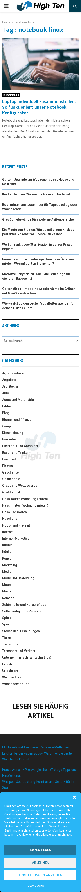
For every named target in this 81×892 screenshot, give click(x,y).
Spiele (6, 618)
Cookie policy (36, 885)
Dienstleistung (11, 95)
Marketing (9, 565)
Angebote (9, 380)
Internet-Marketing (16, 538)
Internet (8, 532)
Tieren (7, 638)
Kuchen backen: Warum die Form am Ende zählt (37, 194)
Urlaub (7, 664)
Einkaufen (9, 439)
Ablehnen (40, 863)
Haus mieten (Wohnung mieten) (25, 505)
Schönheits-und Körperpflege (24, 604)
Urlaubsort (10, 671)
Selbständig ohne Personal (22, 611)
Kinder (7, 545)
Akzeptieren (41, 850)
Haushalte (9, 518)
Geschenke (10, 472)
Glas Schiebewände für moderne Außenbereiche (38, 219)
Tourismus (10, 644)
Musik (6, 591)
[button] (74, 797)
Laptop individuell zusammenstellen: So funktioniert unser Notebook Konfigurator (39, 107)
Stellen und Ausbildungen (21, 631)
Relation (8, 598)
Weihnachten (11, 677)
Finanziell (9, 459)
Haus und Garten (14, 512)
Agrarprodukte (13, 373)
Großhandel (11, 492)
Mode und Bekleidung (18, 578)
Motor (6, 585)
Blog (5, 413)
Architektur (10, 386)
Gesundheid (11, 479)
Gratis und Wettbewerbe (19, 485)
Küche (6, 551)
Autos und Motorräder (18, 400)
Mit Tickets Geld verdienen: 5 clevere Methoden (35, 747)
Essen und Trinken (15, 452)
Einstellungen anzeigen (40, 875)
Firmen (7, 466)
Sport (6, 624)
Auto (5, 393)
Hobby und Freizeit (16, 525)
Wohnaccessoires (15, 684)
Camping (9, 426)
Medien (7, 571)
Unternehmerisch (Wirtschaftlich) (26, 657)
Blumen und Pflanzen (17, 419)
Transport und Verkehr (19, 651)
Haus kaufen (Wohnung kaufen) (25, 499)
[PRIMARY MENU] (6, 6)
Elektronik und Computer (20, 446)
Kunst (6, 558)
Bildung (8, 406)
